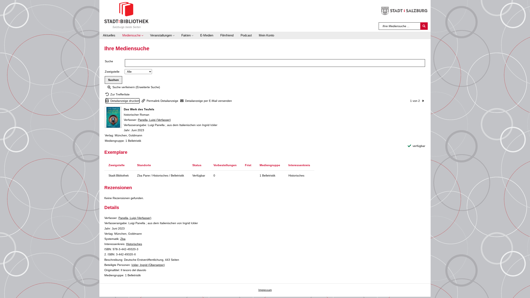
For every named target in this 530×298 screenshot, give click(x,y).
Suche (109, 61)
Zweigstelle (112, 71)
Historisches (134, 244)
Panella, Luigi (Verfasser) (154, 119)
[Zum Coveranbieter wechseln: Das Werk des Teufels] (113, 117)
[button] (132, 35)
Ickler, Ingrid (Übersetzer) (148, 265)
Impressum (265, 290)
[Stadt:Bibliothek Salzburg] (126, 15)
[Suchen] (424, 26)
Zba (122, 238)
